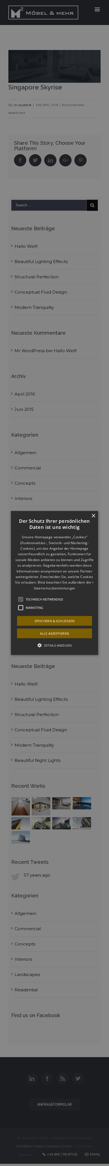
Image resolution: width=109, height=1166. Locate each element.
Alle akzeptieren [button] (54, 633)
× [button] (93, 516)
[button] (54, 583)
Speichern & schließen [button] (55, 621)
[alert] (54, 583)
